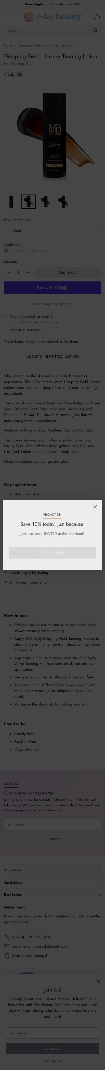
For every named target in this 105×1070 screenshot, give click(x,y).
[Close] (95, 506)
